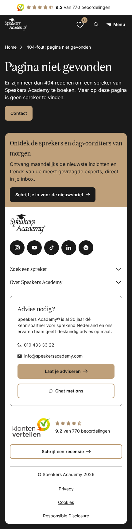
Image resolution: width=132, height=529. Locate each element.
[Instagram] (17, 247)
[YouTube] (34, 247)
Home (11, 47)
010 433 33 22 (39, 344)
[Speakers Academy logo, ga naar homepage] (16, 24)
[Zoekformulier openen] (96, 24)
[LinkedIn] (68, 247)
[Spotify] (86, 247)
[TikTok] (51, 247)
